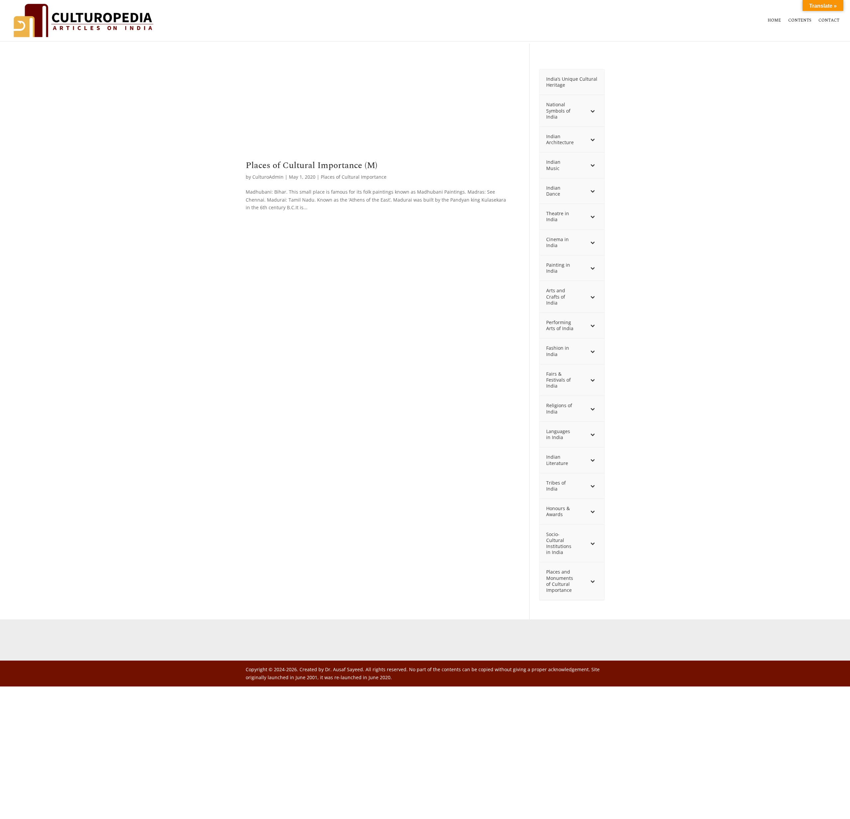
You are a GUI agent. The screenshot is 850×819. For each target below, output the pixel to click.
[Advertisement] (378, 111)
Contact (828, 21)
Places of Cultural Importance (353, 177)
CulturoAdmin (268, 177)
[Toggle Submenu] (592, 111)
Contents (799, 21)
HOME (774, 21)
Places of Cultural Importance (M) (312, 165)
